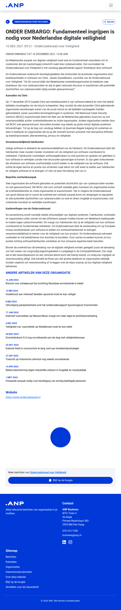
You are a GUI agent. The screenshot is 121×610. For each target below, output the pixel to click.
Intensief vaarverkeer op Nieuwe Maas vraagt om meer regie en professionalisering (51, 315)
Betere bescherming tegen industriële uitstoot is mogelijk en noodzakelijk (46, 370)
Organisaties (13, 566)
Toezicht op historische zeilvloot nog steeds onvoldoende (37, 359)
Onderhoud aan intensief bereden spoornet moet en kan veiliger (41, 294)
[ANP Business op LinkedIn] (64, 542)
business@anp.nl (71, 535)
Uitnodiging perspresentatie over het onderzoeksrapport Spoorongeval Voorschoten (52, 305)
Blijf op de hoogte (15, 581)
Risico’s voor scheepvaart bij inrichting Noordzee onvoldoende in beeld (44, 283)
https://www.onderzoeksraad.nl (23, 397)
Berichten (11, 556)
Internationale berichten (19, 571)
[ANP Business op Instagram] (70, 542)
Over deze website (16, 576)
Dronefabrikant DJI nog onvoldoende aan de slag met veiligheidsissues (45, 337)
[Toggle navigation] (111, 5)
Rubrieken (11, 561)
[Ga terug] (8, 22)
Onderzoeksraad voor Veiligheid (31, 22)
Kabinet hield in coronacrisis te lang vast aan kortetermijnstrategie (42, 348)
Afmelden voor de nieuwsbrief (22, 587)
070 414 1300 (70, 530)
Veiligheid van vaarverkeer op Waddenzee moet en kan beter (39, 326)
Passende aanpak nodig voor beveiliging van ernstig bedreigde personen (46, 380)
